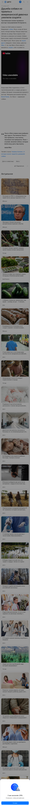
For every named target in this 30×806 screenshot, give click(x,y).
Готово (15, 803)
